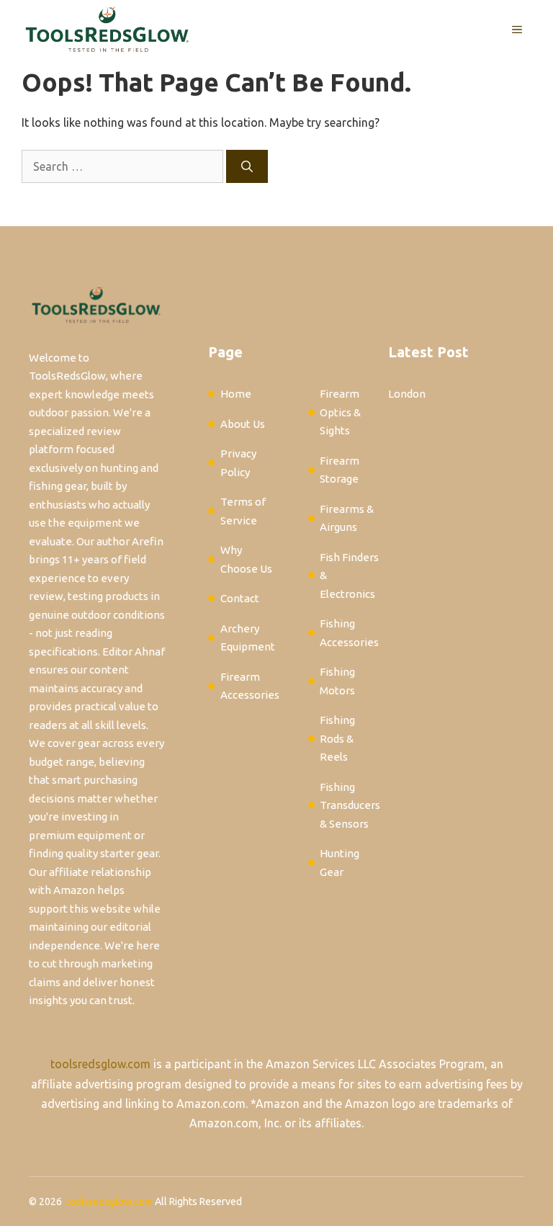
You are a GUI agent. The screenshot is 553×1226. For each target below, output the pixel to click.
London (407, 394)
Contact (239, 598)
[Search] (247, 166)
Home (235, 394)
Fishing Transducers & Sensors (350, 805)
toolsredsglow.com (100, 1063)
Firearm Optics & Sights (340, 412)
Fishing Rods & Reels (337, 738)
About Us (242, 424)
